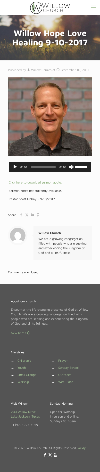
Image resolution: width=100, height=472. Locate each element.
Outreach (64, 375)
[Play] (15, 166)
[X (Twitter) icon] (50, 455)
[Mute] (71, 166)
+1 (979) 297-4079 (24, 425)
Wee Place (65, 382)
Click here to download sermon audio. (35, 182)
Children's (24, 360)
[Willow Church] (50, 7)
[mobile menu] (93, 7)
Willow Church (41, 70)
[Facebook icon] (45, 455)
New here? (19, 333)
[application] (50, 167)
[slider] (82, 166)
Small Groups (26, 375)
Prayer (63, 360)
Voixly (81, 448)
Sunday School (68, 367)
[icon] (55, 455)
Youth (21, 367)
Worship (23, 382)
